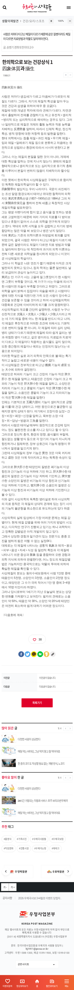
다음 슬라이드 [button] (68, 872)
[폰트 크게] (65, 74)
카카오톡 (34, 654)
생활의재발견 (10, 21)
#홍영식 (7, 839)
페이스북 (21, 654)
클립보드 (53, 654)
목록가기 (37, 702)
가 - (5, 887)
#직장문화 (9, 848)
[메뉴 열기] (69, 7)
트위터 (28, 654)
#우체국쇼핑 (40, 848)
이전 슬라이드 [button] (6, 872)
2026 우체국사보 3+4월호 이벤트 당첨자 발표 (40, 898)
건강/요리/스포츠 (33, 21)
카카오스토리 (47, 654)
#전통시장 (24, 848)
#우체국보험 (58, 839)
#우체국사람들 (39, 839)
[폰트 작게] (70, 74)
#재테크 (55, 848)
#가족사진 (22, 839)
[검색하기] (4, 7)
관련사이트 (23, 964)
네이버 (40, 654)
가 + (13, 887)
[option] (18, 871)
